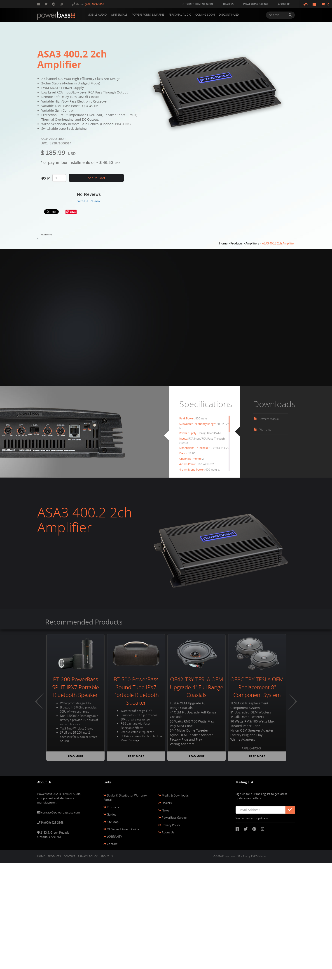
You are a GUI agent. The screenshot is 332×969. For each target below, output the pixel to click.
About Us (167, 832)
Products (112, 807)
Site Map (112, 822)
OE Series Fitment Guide (122, 829)
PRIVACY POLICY (88, 856)
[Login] (305, 4)
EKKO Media (258, 856)
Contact (111, 844)
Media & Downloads (175, 795)
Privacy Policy (170, 825)
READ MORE (76, 756)
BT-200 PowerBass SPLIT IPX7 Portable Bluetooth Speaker (75, 687)
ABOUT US (107, 856)
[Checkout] (314, 4)
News (165, 810)
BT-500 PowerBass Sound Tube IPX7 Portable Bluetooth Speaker (136, 691)
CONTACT (69, 856)
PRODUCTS (54, 856)
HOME (41, 856)
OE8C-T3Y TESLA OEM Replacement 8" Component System (257, 687)
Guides (111, 814)
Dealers (166, 803)
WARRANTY (114, 837)
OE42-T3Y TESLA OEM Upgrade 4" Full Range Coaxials (196, 687)
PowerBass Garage (174, 818)
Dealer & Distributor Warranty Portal (125, 797)
